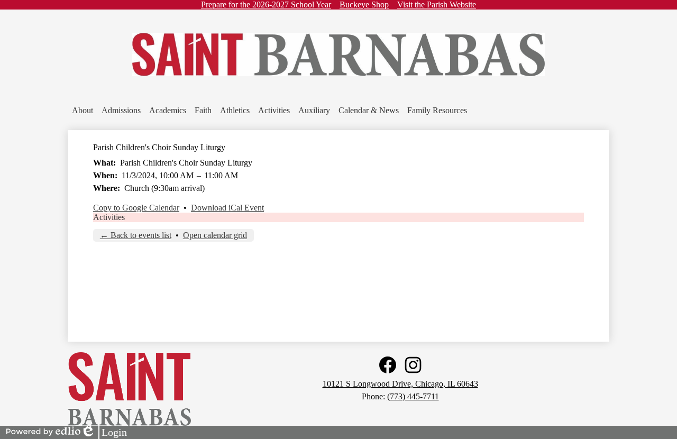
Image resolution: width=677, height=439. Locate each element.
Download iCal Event (227, 207)
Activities (109, 217)
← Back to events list (135, 235)
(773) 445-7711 (413, 396)
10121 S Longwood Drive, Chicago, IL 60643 (400, 383)
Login (103, 432)
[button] (82, 111)
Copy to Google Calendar (136, 207)
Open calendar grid (215, 235)
